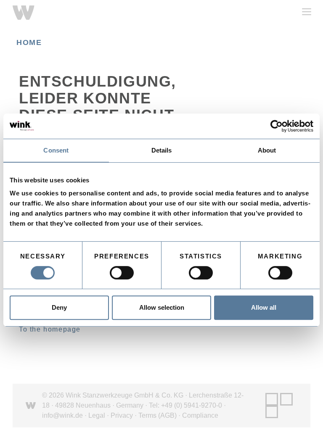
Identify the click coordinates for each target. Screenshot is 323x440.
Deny (59, 307)
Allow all (263, 307)
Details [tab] (161, 150)
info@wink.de (62, 415)
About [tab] (267, 150)
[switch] (122, 272)
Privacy (122, 415)
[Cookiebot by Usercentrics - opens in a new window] (276, 126)
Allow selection (161, 307)
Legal (96, 415)
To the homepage (50, 329)
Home (29, 42)
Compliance (200, 415)
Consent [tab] (56, 150)
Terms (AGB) (157, 415)
